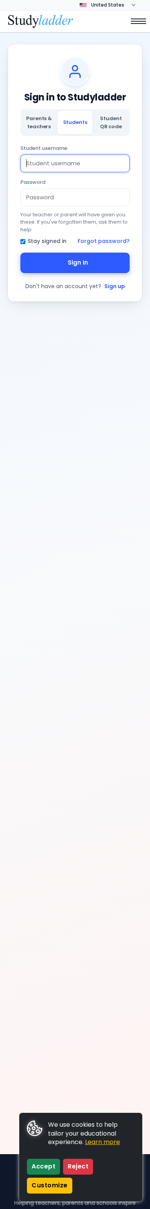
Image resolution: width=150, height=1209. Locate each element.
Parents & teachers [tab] (39, 122)
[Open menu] (134, 21)
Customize (50, 1185)
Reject (78, 1166)
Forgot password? (104, 241)
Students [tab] (75, 122)
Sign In (78, 262)
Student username (43, 148)
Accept (43, 1166)
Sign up (114, 286)
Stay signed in (47, 241)
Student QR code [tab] (111, 122)
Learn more (102, 1142)
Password (32, 182)
